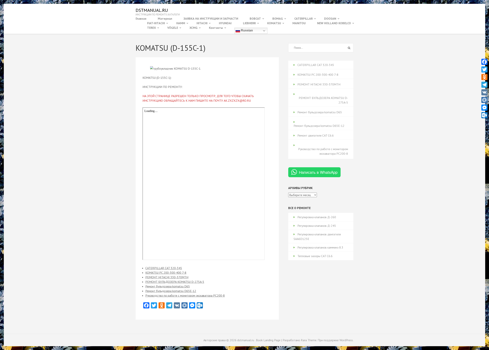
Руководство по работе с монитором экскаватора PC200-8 (185, 295)
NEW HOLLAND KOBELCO (334, 23)
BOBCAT (255, 18)
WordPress (346, 340)
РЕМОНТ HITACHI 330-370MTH (166, 277)
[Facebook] (484, 62)
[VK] (484, 92)
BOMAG (277, 18)
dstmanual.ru (152, 10)
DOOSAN (330, 18)
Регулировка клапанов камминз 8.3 (320, 247)
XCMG (193, 28)
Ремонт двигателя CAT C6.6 (315, 135)
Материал (165, 18)
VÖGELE (172, 28)
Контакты (216, 28)
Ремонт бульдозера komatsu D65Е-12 (170, 291)
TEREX (151, 28)
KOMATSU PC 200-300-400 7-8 (165, 272)
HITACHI (202, 23)
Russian (246, 30)
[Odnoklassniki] (484, 77)
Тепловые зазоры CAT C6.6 (315, 256)
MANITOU (299, 23)
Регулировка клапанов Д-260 (316, 217)
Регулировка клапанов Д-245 (316, 226)
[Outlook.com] (484, 115)
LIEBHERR (249, 23)
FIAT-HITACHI (156, 23)
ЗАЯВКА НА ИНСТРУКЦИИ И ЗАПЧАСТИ (211, 18)
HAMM (180, 23)
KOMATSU (274, 23)
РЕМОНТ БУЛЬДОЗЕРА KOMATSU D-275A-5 (174, 282)
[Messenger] (484, 107)
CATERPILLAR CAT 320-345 (163, 268)
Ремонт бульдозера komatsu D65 (167, 286)
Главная (141, 18)
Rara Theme (309, 340)
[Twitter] (484, 69)
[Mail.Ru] (484, 100)
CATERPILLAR (303, 18)
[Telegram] (484, 85)
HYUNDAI (225, 23)
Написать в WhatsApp (318, 172)
